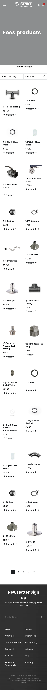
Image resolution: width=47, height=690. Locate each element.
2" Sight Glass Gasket (32, 421)
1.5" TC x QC (8, 300)
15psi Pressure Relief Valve (10, 383)
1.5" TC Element (10, 261)
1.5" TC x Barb (32, 254)
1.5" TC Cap (8, 221)
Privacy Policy (31, 642)
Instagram (29, 649)
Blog (27, 655)
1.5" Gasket (30, 100)
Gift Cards (9, 636)
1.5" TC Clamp (32, 221)
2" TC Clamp (31, 502)
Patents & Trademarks (10, 663)
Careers (28, 629)
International (30, 636)
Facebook (9, 649)
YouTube (9, 655)
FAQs (7, 629)
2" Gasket (30, 382)
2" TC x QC (30, 542)
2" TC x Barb (9, 536)
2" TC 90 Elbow (32, 464)
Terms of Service (13, 642)
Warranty (29, 662)
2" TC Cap (8, 502)
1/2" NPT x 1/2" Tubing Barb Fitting (9, 346)
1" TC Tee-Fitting (11, 107)
